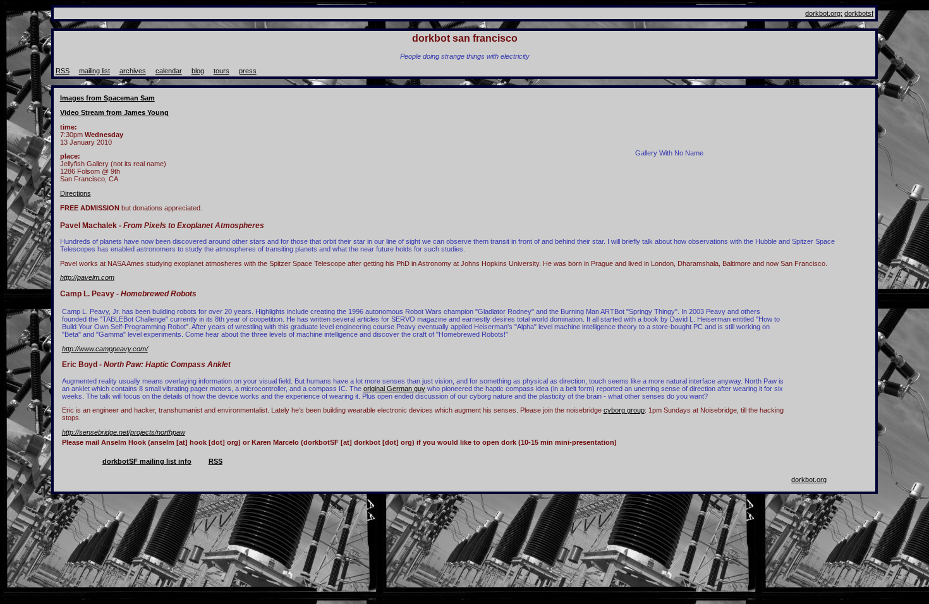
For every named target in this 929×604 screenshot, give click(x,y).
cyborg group (624, 410)
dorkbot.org (809, 479)
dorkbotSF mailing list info (146, 461)
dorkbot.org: (823, 13)
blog (197, 71)
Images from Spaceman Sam (107, 98)
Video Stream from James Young (114, 112)
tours (221, 71)
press (248, 71)
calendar (168, 71)
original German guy (394, 388)
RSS (63, 71)
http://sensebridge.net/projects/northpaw (123, 432)
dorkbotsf (858, 13)
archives (132, 71)
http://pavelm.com (87, 277)
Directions (75, 193)
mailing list (94, 71)
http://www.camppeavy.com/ (105, 349)
